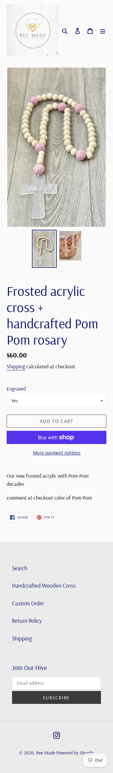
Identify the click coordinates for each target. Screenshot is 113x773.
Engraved (16, 388)
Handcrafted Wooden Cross (44, 585)
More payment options (56, 452)
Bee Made (46, 753)
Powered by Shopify (75, 753)
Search (19, 568)
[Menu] (102, 30)
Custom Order (28, 603)
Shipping (16, 366)
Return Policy (27, 620)
